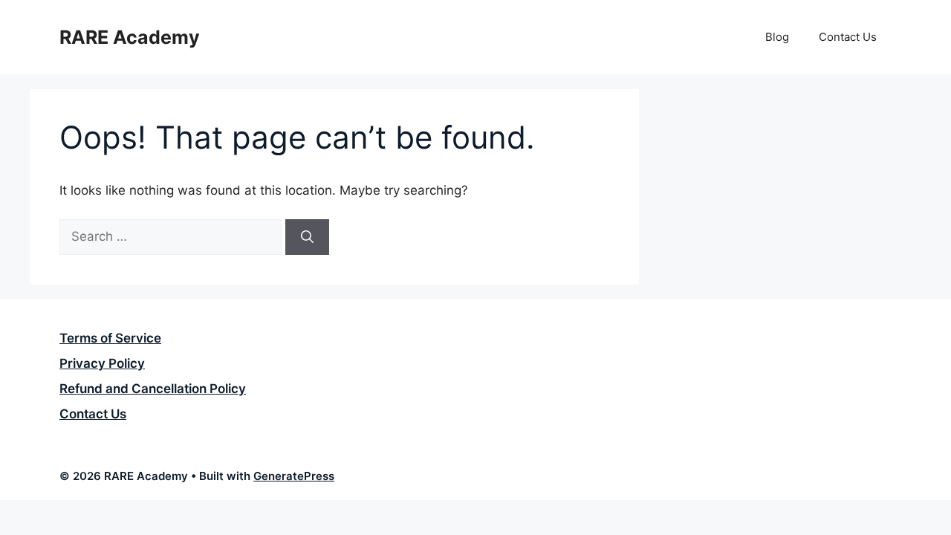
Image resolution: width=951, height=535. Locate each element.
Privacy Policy (102, 363)
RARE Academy (129, 37)
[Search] (307, 237)
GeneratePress (293, 476)
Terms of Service (110, 338)
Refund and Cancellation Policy (152, 388)
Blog (777, 37)
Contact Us (848, 37)
